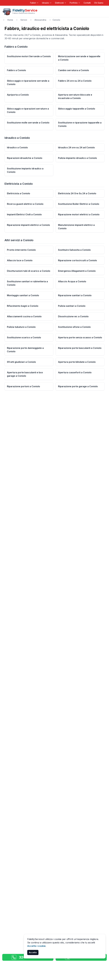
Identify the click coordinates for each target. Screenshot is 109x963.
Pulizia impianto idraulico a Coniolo (77, 158)
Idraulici (45, 3)
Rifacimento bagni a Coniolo (22, 305)
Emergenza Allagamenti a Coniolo (77, 270)
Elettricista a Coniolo (18, 193)
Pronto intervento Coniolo (21, 249)
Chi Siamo (98, 3)
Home (10, 20)
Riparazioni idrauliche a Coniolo (24, 158)
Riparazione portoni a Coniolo (23, 386)
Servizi (23, 20)
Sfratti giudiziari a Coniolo (21, 361)
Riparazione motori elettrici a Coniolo (78, 214)
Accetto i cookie (36, 946)
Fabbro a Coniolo (16, 70)
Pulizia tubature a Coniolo (21, 327)
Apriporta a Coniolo (18, 94)
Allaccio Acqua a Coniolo (72, 281)
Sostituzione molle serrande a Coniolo (28, 122)
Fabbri (33, 3)
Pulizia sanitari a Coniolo (71, 305)
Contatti (87, 3)
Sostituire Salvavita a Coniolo (74, 249)
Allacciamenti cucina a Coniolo (24, 316)
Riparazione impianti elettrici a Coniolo (28, 225)
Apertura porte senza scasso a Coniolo (80, 337)
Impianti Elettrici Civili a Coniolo (24, 214)
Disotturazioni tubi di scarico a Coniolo (28, 270)
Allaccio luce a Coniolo (20, 260)
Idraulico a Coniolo (17, 147)
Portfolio (74, 3)
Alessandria (40, 20)
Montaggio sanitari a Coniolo (23, 295)
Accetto (33, 952)
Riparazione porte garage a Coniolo (78, 386)
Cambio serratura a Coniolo (73, 70)
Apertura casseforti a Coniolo (75, 372)
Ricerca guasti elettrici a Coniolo (25, 203)
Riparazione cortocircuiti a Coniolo (77, 260)
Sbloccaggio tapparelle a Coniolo (76, 108)
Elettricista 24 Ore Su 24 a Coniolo (77, 193)
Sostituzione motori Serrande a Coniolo (29, 56)
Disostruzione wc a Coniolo (73, 316)
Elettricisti (59, 3)
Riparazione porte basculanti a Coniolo (79, 348)
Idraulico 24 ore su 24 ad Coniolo (76, 147)
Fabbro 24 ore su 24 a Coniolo (75, 80)
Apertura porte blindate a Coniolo (77, 361)
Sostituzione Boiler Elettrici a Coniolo (78, 203)
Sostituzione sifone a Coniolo (74, 327)
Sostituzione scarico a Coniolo (24, 337)
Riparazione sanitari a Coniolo (75, 295)
